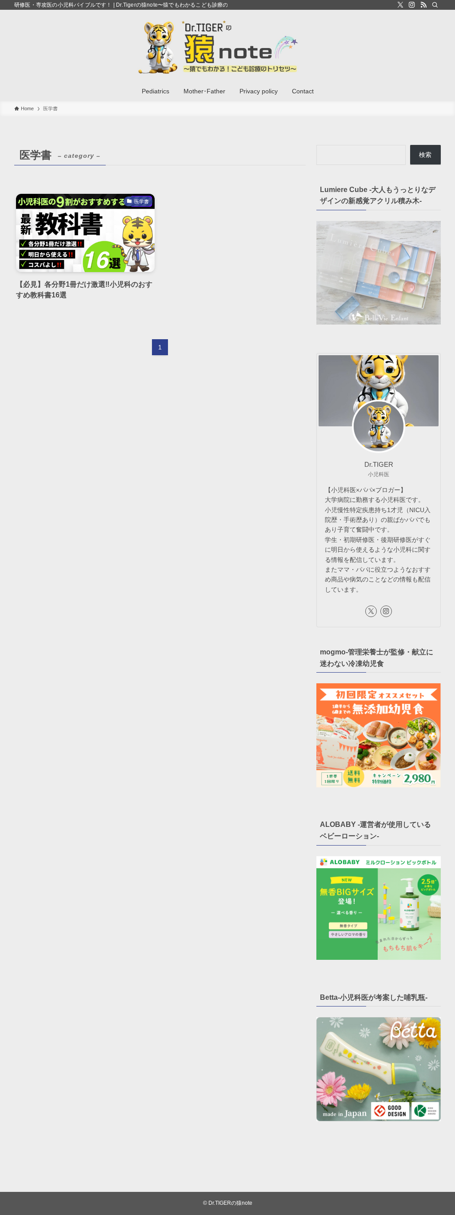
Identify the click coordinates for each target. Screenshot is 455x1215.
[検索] (435, 5)
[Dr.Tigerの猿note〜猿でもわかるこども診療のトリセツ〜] (227, 47)
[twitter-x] (400, 5)
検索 (425, 154)
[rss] (423, 5)
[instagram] (412, 5)
